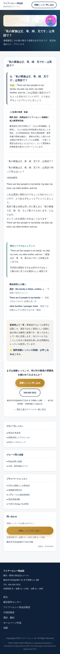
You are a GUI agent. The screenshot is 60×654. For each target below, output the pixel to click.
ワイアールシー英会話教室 (16, 607)
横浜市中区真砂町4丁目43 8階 (20, 542)
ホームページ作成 (12, 623)
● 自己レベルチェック (16, 442)
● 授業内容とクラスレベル (18, 437)
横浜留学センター (12, 602)
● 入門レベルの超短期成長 (18, 495)
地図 (5, 628)
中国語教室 (9, 612)
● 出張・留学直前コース (17, 466)
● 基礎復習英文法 (14, 490)
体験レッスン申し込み (44, 5)
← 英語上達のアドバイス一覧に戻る (30, 409)
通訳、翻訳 (9, 617)
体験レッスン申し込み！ (30, 530)
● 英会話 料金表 (14, 433)
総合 (5, 597)
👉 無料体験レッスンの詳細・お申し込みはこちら (29, 352)
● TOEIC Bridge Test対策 (18, 504)
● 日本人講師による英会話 (18, 486)
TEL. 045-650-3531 (12, 585)
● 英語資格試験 (13, 499)
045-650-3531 (30, 392)
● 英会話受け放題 (14, 461)
